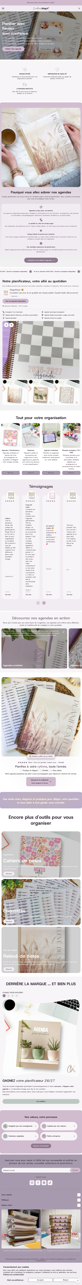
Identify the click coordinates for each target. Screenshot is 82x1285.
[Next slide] (44, 603)
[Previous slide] (38, 603)
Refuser (65, 1280)
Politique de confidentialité (13, 1274)
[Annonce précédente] (4, 3)
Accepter (40, 1280)
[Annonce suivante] (78, 3)
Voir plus (8, 594)
